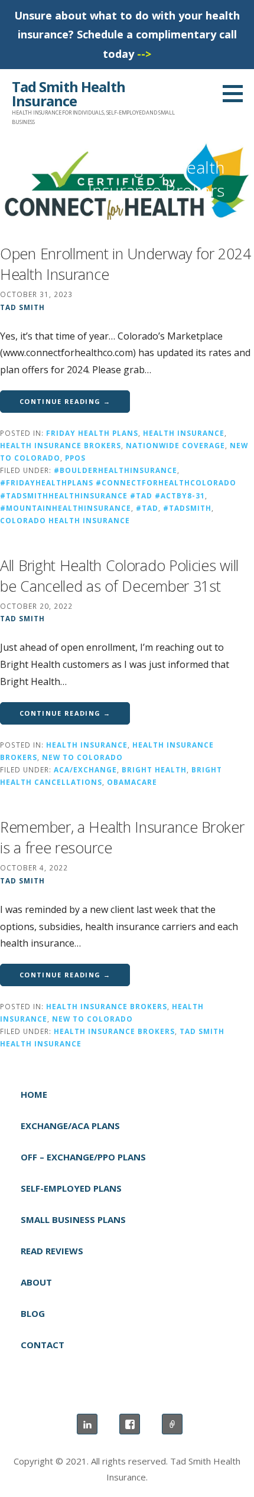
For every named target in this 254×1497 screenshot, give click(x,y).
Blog (33, 1313)
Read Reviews (52, 1251)
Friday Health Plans (92, 433)
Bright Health (154, 769)
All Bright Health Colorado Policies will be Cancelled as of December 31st (119, 575)
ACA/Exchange (85, 769)
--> (144, 54)
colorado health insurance (65, 520)
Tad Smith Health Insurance (68, 93)
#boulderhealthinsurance (115, 470)
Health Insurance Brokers (60, 445)
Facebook (129, 1424)
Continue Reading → (64, 401)
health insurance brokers (114, 1031)
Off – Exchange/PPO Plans (83, 1157)
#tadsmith (187, 508)
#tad (147, 508)
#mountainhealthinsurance (65, 508)
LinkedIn (87, 1424)
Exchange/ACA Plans (70, 1125)
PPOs (75, 457)
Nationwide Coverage (175, 445)
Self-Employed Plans (71, 1188)
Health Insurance (183, 433)
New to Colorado (82, 757)
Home (34, 1094)
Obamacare (132, 782)
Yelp (172, 1424)
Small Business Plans (73, 1219)
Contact (42, 1345)
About (36, 1282)
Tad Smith (22, 307)
